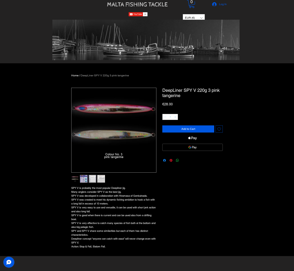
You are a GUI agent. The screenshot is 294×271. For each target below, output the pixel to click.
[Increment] (176, 117)
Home (75, 75)
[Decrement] (165, 117)
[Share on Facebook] (164, 160)
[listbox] (194, 18)
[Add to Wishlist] (219, 129)
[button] (192, 4)
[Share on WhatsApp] (177, 160)
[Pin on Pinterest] (171, 160)
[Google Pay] (192, 147)
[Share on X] (184, 160)
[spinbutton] (170, 117)
